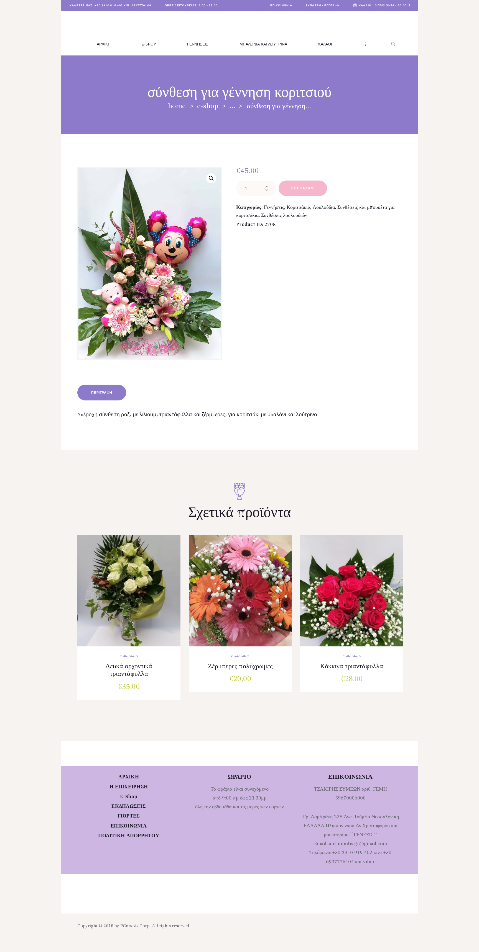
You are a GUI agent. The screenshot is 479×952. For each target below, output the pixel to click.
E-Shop (207, 106)
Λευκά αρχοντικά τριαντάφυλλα (128, 670)
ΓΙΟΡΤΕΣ (129, 816)
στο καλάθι (303, 188)
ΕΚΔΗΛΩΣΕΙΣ (128, 806)
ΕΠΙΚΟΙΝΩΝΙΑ (129, 826)
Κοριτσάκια (298, 207)
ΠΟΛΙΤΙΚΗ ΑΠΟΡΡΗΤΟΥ (128, 835)
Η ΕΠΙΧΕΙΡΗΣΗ (128, 787)
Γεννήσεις (274, 207)
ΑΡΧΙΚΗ (128, 777)
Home (177, 106)
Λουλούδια (324, 207)
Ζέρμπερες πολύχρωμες (240, 666)
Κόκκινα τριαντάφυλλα (351, 666)
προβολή (131, 596)
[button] (211, 178)
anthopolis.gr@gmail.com (358, 843)
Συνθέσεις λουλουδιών (284, 215)
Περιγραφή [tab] (101, 393)
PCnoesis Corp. (135, 926)
